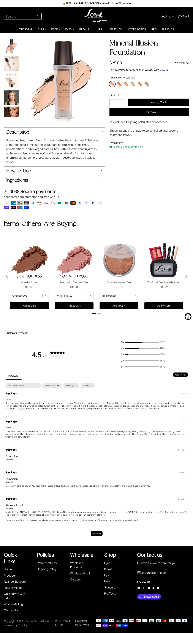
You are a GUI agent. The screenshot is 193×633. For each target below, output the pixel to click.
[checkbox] (88, 385)
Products (10, 575)
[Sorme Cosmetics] (96, 16)
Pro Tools (110, 593)
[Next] (186, 276)
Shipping (132, 122)
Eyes (107, 563)
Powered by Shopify (15, 625)
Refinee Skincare (15, 581)
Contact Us (11, 610)
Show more (96, 533)
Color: (122, 78)
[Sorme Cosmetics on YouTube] (158, 588)
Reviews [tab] (14, 376)
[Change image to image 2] (11, 63)
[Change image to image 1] (11, 46)
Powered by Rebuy (96, 317)
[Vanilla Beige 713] (133, 84)
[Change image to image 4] (11, 97)
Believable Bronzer (29, 282)
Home (8, 569)
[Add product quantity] (123, 102)
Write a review (180, 375)
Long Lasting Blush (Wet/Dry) (74, 282)
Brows (108, 569)
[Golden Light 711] (119, 84)
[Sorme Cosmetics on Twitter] (143, 588)
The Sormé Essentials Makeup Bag (163, 282)
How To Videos (13, 588)
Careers (75, 579)
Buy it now (149, 112)
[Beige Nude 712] (126, 84)
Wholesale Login (14, 604)
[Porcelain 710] (112, 84)
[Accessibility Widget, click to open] (188, 316)
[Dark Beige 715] (147, 84)
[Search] (38, 16)
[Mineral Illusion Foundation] (63, 80)
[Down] (11, 119)
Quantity (115, 95)
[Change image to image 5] (11, 114)
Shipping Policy (46, 569)
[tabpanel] (96, 461)
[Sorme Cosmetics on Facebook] (139, 588)
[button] (143, 342)
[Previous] (7, 276)
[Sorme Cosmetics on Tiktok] (153, 588)
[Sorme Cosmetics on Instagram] (148, 588)
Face (107, 581)
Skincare (109, 587)
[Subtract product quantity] (112, 102)
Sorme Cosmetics (35, 621)
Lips (106, 575)
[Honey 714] (140, 84)
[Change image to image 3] (11, 80)
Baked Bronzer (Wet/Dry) (119, 282)
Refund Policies (47, 563)
